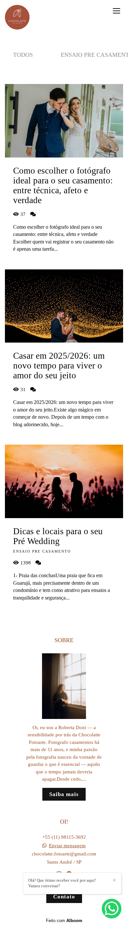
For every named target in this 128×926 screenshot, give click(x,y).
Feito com (64, 920)
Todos (23, 55)
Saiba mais (64, 794)
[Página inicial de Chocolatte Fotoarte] (17, 18)
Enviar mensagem (67, 845)
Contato (64, 897)
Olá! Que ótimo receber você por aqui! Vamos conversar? (62, 883)
